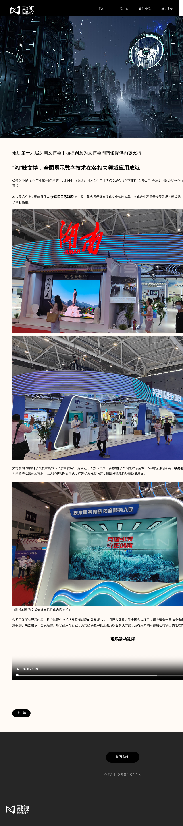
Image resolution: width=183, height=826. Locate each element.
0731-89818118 (122, 775)
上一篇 (21, 713)
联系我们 (123, 757)
